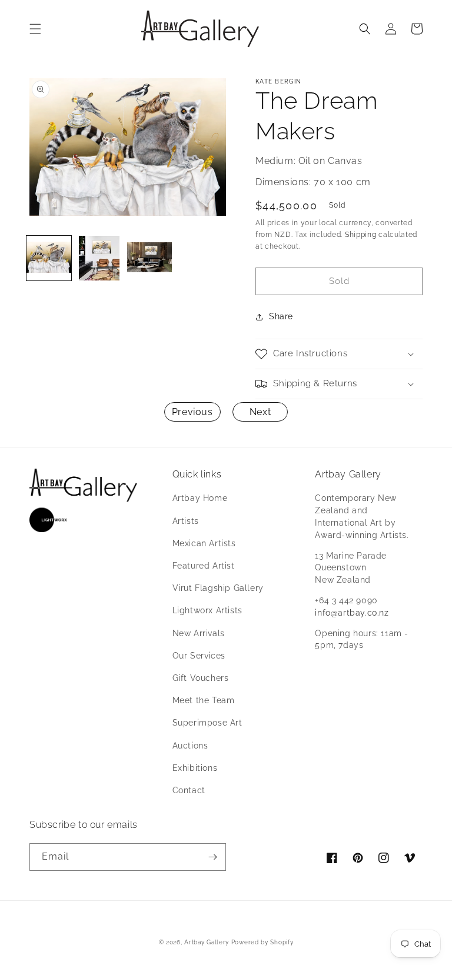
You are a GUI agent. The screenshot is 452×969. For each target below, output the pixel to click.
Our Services (198, 655)
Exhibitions (195, 768)
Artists (185, 521)
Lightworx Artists (207, 610)
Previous (192, 411)
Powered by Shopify (262, 942)
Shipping (361, 234)
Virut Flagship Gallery (218, 588)
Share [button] (281, 316)
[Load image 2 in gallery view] (99, 258)
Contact (188, 790)
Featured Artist (203, 565)
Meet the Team (203, 700)
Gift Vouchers (200, 678)
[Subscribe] (212, 857)
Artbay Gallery (206, 942)
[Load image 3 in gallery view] (149, 258)
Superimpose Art (207, 722)
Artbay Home (200, 498)
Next (260, 411)
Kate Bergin (278, 81)
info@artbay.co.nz (351, 612)
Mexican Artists (204, 543)
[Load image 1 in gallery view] (48, 258)
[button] (35, 29)
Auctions (190, 745)
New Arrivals (198, 633)
